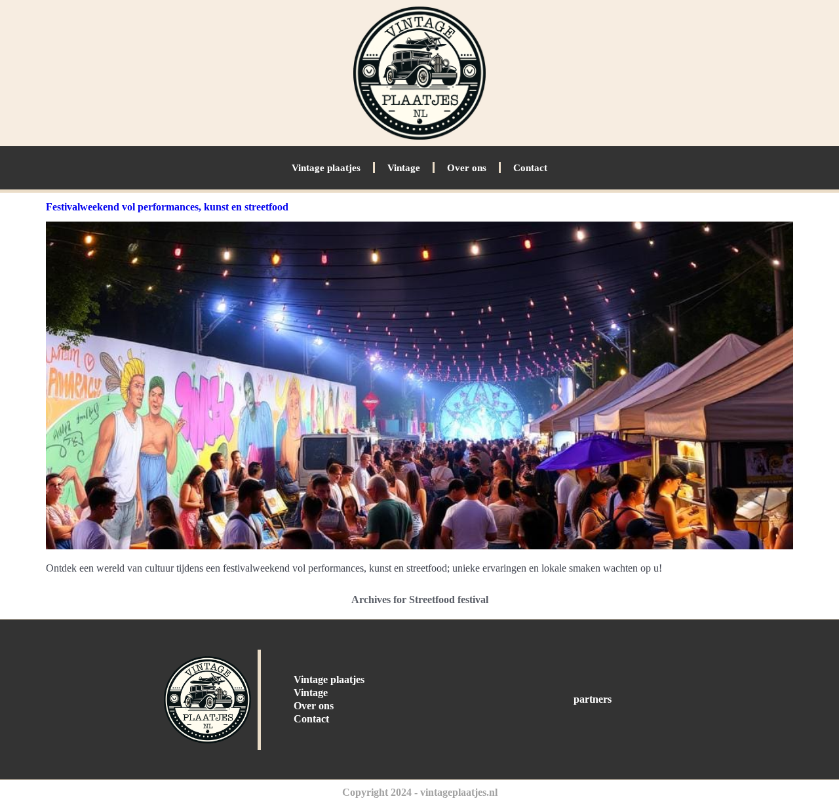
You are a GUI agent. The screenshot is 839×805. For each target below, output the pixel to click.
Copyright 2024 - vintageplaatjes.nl (420, 792)
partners (593, 699)
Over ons (466, 168)
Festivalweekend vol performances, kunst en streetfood (167, 206)
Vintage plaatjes (326, 168)
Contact (530, 168)
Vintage (403, 168)
